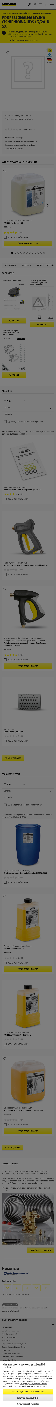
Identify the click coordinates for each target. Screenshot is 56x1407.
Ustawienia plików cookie (28, 1404)
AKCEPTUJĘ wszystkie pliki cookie (28, 1392)
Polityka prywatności (17, 1386)
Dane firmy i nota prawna (37, 1386)
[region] (28, 1384)
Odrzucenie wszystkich (28, 1398)
